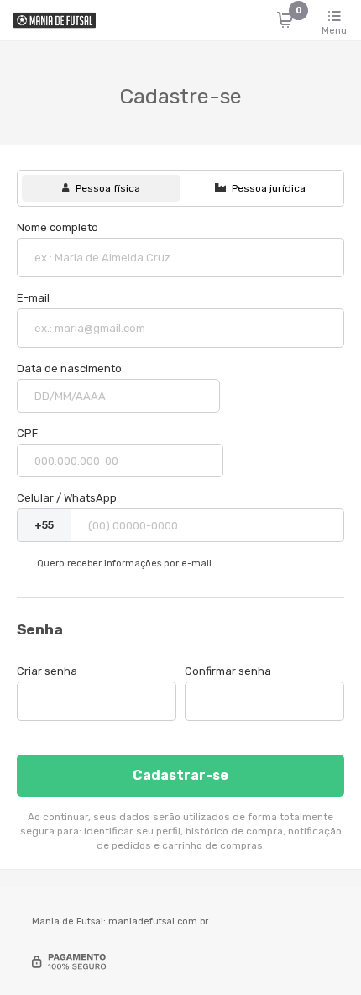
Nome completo (57, 227)
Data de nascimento (69, 368)
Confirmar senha (228, 671)
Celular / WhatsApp (67, 497)
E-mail (33, 297)
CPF (27, 433)
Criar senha (47, 671)
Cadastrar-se (180, 775)
